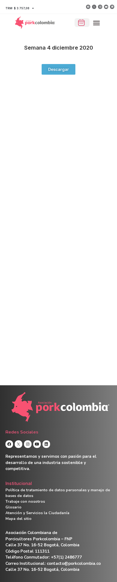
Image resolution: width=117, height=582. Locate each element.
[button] (96, 22)
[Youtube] (106, 7)
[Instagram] (100, 7)
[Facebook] (88, 7)
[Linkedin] (112, 7)
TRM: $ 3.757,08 (17, 8)
